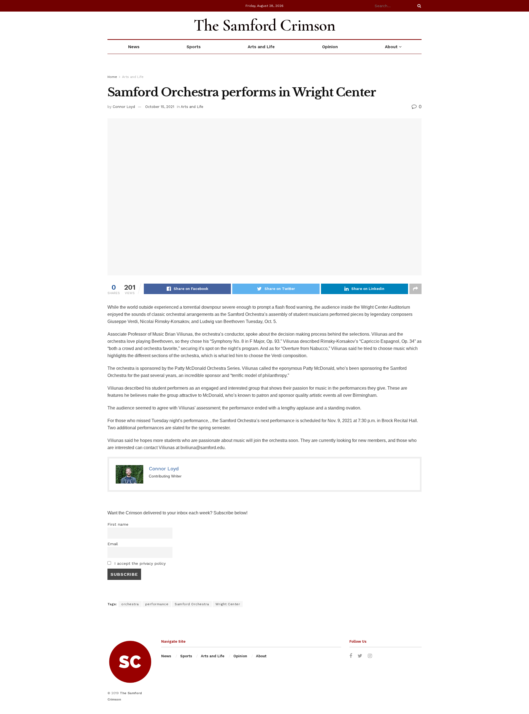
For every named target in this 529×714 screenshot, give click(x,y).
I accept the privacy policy (139, 563)
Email (112, 544)
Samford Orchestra (192, 604)
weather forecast (419, 25)
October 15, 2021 (159, 107)
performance (157, 604)
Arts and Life (261, 46)
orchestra (130, 604)
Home (112, 77)
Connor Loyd (124, 107)
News (133, 46)
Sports (194, 46)
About (391, 46)
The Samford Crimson (264, 25)
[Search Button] (418, 6)
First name (117, 524)
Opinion (330, 46)
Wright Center (227, 604)
